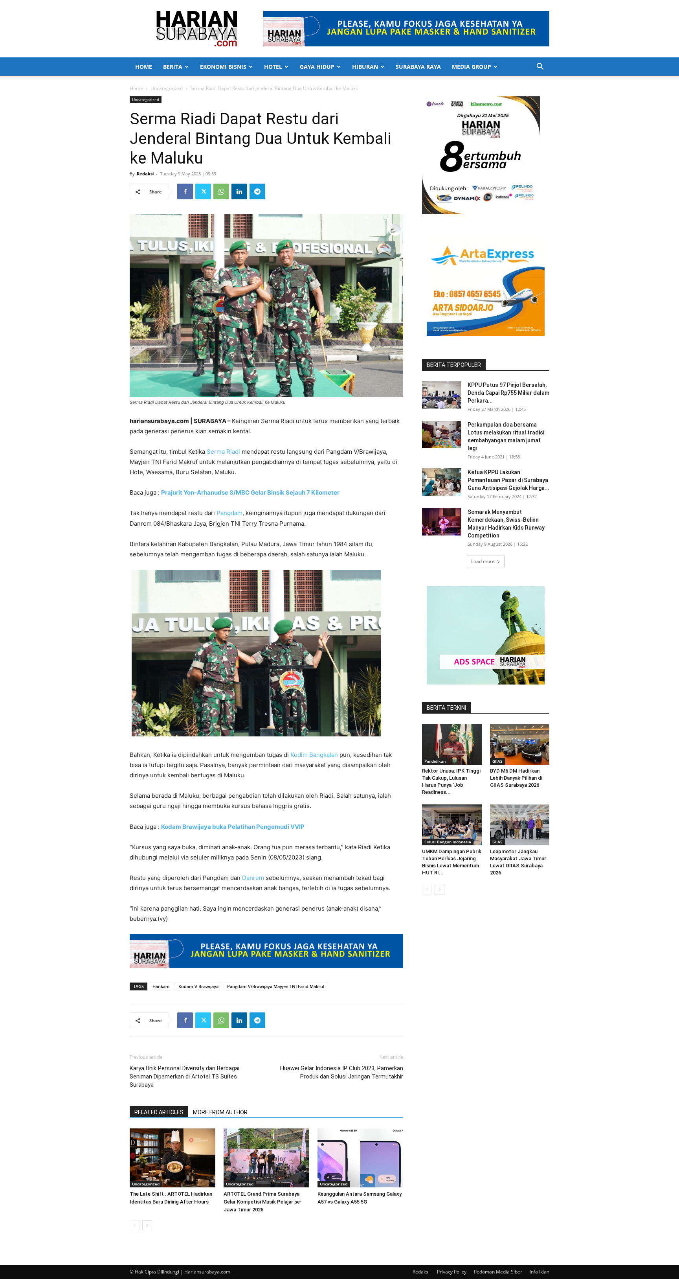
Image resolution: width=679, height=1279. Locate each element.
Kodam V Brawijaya (198, 986)
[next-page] (147, 1225)
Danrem (252, 877)
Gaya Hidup (317, 66)
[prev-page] (134, 1225)
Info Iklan (539, 1271)
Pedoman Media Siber (498, 1271)
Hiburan (365, 66)
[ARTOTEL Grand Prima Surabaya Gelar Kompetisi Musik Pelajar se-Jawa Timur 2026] (266, 1157)
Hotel (273, 66)
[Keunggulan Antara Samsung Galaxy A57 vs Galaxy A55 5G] (360, 1157)
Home (143, 66)
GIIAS (497, 761)
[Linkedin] (239, 191)
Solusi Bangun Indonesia (447, 842)
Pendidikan (435, 761)
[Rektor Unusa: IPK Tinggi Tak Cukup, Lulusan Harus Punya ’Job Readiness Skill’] (452, 744)
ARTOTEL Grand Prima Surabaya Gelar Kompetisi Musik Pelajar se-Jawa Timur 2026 (263, 1202)
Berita (172, 66)
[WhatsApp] (221, 191)
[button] (539, 67)
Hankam (161, 986)
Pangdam (229, 513)
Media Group (471, 66)
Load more (483, 561)
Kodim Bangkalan (314, 754)
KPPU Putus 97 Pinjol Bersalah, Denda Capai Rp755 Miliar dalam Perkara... (508, 393)
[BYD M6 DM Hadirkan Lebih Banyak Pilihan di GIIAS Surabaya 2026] (520, 744)
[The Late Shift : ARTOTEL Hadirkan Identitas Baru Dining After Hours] (172, 1157)
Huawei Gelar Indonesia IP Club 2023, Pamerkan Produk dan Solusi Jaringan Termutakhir (341, 1072)
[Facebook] (185, 191)
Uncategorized (166, 88)
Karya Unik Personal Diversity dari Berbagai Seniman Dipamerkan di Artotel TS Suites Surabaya (184, 1076)
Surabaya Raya (418, 66)
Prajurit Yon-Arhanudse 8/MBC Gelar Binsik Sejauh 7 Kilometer (250, 492)
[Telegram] (257, 191)
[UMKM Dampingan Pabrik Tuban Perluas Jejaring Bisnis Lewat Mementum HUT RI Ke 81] (452, 824)
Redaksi (145, 174)
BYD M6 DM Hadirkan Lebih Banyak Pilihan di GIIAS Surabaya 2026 (516, 778)
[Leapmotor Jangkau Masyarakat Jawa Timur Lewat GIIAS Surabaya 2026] (520, 824)
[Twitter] (203, 191)
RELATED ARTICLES (159, 1112)
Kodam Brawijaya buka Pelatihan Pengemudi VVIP (233, 826)
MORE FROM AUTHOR (220, 1112)
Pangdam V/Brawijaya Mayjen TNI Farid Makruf (276, 986)
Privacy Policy (451, 1271)
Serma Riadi (223, 451)
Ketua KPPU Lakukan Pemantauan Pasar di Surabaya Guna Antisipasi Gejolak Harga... (508, 480)
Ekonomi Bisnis (223, 66)
